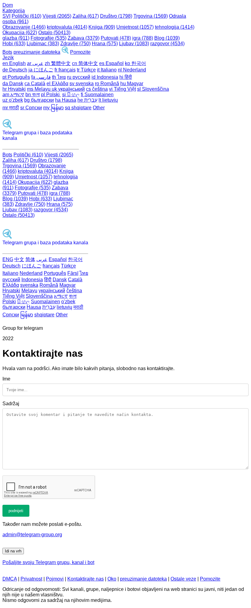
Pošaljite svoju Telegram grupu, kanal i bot (48, 562)
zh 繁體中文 (58, 63)
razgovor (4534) (167, 43)
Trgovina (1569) (150, 16)
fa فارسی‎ (41, 77)
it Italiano (107, 69)
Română (48, 285)
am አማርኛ (13, 94)
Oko (111, 578)
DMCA (9, 578)
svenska (29, 285)
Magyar (67, 285)
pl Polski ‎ (51, 94)
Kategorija (13, 10)
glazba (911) (15, 38)
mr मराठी (10, 107)
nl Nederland (132, 69)
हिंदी (47, 279)
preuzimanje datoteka (36, 52)
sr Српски (31, 107)
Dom (7, 5)
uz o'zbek (12, 100)
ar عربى (35, 63)
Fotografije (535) (48, 38)
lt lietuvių (108, 100)
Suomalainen (45, 301)
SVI (6, 16)
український (52, 290)
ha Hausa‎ (65, 100)
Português (55, 273)
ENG (7, 259)
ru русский (78, 77)
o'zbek (68, 301)
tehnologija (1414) (174, 27)
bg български (39, 100)
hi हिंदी (125, 77)
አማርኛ (61, 296)
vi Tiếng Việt (122, 89)
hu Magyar (131, 83)
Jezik (8, 57)
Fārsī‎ (72, 273)
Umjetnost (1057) (135, 27)
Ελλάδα (10, 285)
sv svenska (81, 83)
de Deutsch (14, 69)
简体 (30, 259)
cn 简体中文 (85, 63)
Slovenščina (39, 296)
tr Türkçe (86, 69)
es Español (111, 63)
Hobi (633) (13, 43)
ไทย (84, 273)
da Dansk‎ (12, 83)
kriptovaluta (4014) (67, 27)
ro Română (107, 83)
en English (14, 63)
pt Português (16, 77)
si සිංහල (71, 94)
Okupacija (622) (19, 32)
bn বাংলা (32, 94)
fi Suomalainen (97, 94)
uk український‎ (68, 89)
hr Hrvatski (14, 89)
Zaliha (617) (86, 16)
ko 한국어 (135, 63)
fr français (65, 69)
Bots (7, 52)
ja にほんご (40, 69)
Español (58, 259)
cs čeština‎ (97, 89)
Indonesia (32, 279)
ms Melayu (39, 89)
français (51, 265)
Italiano (10, 273)
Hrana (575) (105, 43)
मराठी (78, 307)
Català (75, 279)
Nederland (31, 273)
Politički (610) (26, 16)
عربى (41, 259)
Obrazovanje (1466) (24, 27)
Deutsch (11, 265)
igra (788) (142, 38)
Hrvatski (11, 290)
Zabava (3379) (83, 38)
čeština (74, 290)
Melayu (29, 290)
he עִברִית (87, 100)
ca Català (34, 83)
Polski (9, 301)
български (13, 307)
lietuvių (64, 307)
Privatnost (31, 578)
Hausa (34, 307)
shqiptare (44, 314)
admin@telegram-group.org (32, 534)
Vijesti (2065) (57, 16)
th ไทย (59, 77)
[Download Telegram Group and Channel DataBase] (65, 52)
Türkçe (68, 265)
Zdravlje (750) (75, 43)
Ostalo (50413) (54, 32)
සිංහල (23, 301)
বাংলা (73, 296)
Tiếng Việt (13, 296)
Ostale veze (183, 578)
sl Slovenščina (153, 89)
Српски (10, 314)
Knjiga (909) (101, 27)
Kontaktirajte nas (85, 578)
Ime (6, 378)
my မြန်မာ (53, 107)
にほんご (31, 265)
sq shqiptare (78, 107)
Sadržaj (10, 403)
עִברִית (48, 307)
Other (99, 107)
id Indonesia (105, 77)
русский (11, 279)
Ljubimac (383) (43, 43)
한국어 (75, 259)
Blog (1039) (167, 38)
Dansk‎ (60, 279)
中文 (19, 259)
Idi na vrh (13, 551)
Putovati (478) (116, 38)
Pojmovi (55, 578)
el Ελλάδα (57, 83)
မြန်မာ (26, 314)
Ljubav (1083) (134, 43)
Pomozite (80, 52)
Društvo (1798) (116, 16)
